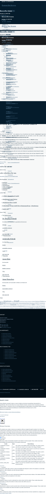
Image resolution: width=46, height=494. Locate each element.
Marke (4, 306)
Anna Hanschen (8, 279)
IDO (35, 304)
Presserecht (1, 308)
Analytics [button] (2, 477)
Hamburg (29, 304)
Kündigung (1, 306)
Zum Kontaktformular (13, 176)
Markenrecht (4, 184)
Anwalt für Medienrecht (9, 357)
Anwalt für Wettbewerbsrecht (10, 352)
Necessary (3, 437)
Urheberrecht (26, 308)
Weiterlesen (2, 363)
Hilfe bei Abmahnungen (7, 369)
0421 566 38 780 (5, 324)
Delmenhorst (32, 303)
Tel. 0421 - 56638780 (6, 21)
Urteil (31, 308)
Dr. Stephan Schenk (9, 219)
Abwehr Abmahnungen (6, 335)
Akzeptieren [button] (2, 416)
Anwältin (33, 301)
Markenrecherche (5, 340)
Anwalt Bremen (22, 301)
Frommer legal (25, 304)
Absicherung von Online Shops (8, 337)
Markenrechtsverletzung (28, 306)
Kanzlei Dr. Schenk (42, 304)
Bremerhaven (9, 303)
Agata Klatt (6, 259)
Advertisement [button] (3, 483)
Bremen (3, 303)
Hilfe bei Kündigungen (6, 379)
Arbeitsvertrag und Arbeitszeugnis (9, 380)
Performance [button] (2, 471)
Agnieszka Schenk (8, 239)
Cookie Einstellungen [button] (4, 415)
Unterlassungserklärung (18, 308)
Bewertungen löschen (6, 333)
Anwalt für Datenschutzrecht (10, 355)
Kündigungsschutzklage (7, 343)
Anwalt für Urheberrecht (9, 351)
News (37, 306)
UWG (34, 308)
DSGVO (37, 303)
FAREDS (18, 304)
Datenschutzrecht (5, 185)
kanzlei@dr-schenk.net (4, 176)
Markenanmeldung (9, 306)
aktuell (13, 301)
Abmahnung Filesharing (7, 336)
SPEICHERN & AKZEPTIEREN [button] (5, 493)
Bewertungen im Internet (7, 372)
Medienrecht (34, 306)
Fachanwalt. (13, 304)
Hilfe (33, 304)
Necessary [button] (2, 436)
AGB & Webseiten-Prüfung (7, 370)
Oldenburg (43, 306)
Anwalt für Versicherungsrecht (11, 358)
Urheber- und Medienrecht (7, 186)
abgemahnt (1, 301)
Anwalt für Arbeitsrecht (9, 354)
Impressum (2, 392)
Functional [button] (2, 465)
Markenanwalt (15, 306)
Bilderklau (4, 373)
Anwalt (16, 301)
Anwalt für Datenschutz (28, 301)
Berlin (45, 301)
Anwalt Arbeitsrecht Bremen (7, 342)
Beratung (42, 301)
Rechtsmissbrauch (7, 308)
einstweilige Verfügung (6, 304)
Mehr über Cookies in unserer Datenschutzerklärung (10, 412)
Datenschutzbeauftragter (24, 303)
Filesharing (21, 304)
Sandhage (12, 308)
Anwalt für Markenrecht (9, 349)
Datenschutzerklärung (6, 375)
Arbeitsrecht (4, 189)
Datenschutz (15, 303)
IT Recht (37, 304)
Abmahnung (4, 182)
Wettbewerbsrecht (6, 188)
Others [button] (1, 488)
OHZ (40, 306)
